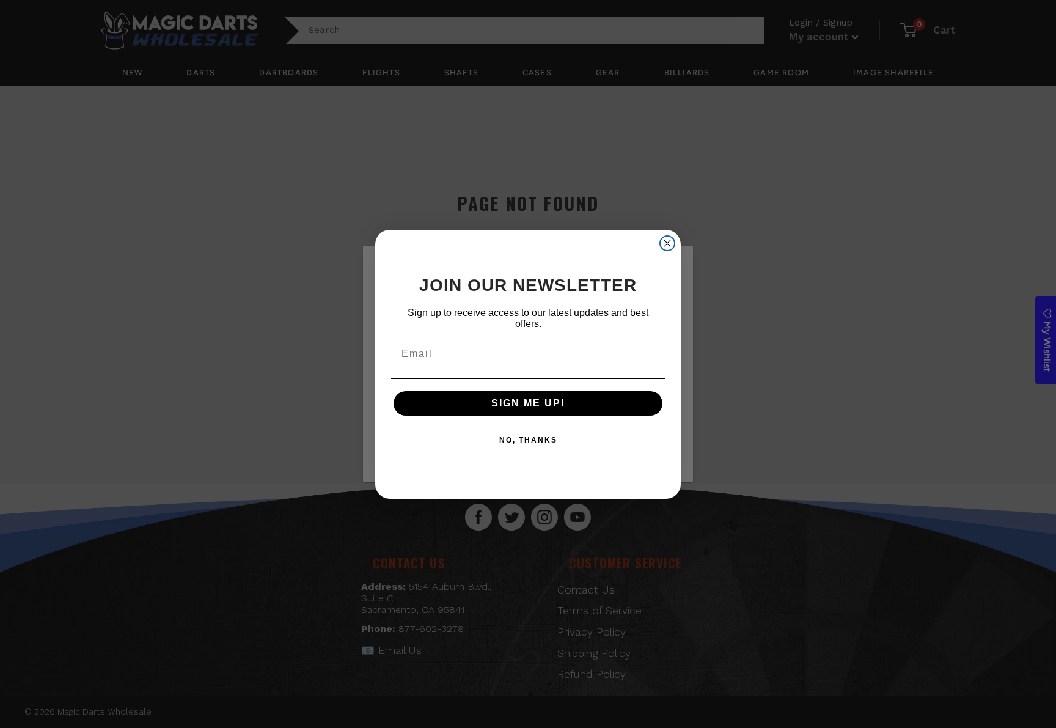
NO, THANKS (528, 440)
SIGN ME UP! (528, 403)
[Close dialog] (667, 243)
